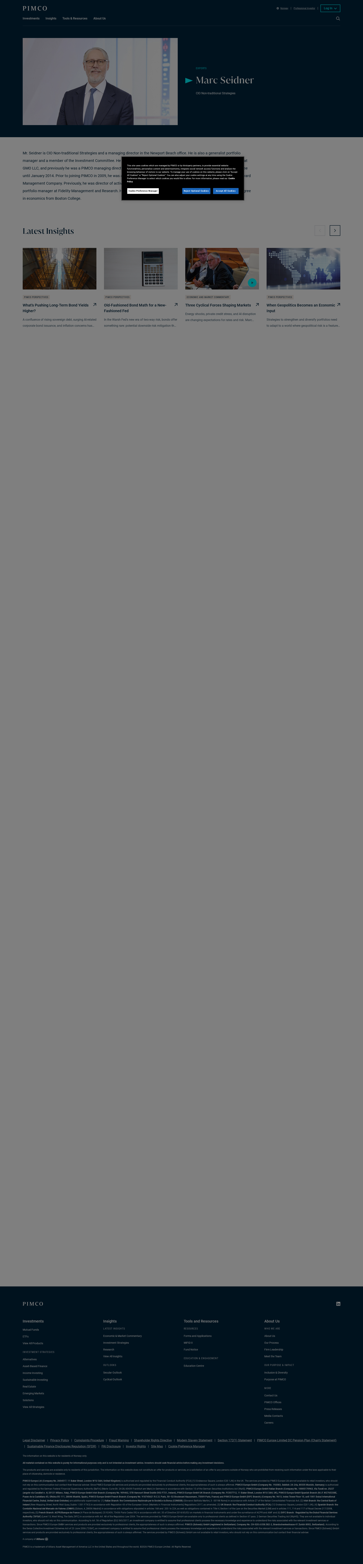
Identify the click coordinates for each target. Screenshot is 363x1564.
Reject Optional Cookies (196, 191)
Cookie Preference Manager (143, 191)
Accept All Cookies (226, 191)
